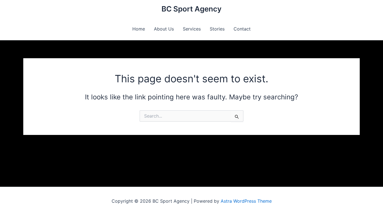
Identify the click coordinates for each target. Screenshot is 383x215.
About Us (164, 29)
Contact (242, 29)
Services (192, 29)
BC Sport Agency (191, 8)
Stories (217, 29)
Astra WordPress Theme (246, 201)
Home (138, 29)
